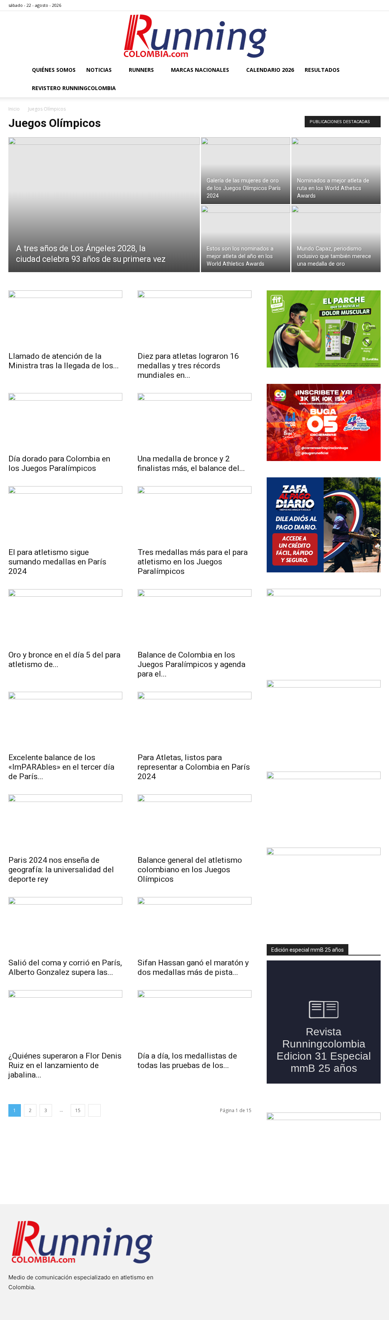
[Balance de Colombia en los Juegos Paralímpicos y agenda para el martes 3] (194, 617)
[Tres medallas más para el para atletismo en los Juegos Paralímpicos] (194, 514)
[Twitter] (362, 5)
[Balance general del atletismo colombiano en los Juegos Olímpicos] (194, 822)
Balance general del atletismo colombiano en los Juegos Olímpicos (190, 870)
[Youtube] (375, 5)
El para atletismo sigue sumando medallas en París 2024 (57, 562)
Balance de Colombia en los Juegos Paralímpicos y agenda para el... (191, 664)
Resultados (322, 69)
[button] (371, 70)
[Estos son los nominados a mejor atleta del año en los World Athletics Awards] (245, 238)
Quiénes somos (54, 69)
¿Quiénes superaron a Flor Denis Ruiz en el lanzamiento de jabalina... (65, 1065)
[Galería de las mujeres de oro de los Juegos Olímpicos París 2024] (245, 170)
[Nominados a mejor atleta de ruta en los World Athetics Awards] (336, 170)
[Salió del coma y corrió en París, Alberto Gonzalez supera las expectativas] (65, 925)
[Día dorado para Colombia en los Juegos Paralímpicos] (65, 421)
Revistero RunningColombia (74, 88)
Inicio (14, 109)
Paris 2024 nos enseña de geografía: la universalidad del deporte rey (61, 870)
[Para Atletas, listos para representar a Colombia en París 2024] (194, 720)
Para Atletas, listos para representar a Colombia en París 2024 (194, 767)
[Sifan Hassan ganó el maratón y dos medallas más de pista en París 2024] (194, 925)
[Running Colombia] (194, 36)
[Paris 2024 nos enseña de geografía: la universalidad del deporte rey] (65, 822)
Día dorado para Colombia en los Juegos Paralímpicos (59, 463)
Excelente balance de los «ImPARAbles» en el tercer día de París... (61, 767)
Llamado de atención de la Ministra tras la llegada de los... (63, 361)
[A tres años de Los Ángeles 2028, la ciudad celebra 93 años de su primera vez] (104, 220)
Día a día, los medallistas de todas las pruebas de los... (187, 1060)
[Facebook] (337, 5)
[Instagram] (350, 5)
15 (78, 1110)
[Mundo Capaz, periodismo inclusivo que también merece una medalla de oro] (336, 238)
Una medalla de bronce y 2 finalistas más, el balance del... (191, 463)
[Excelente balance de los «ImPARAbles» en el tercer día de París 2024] (65, 720)
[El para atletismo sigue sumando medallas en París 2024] (65, 514)
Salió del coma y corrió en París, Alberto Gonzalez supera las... (65, 967)
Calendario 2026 (270, 69)
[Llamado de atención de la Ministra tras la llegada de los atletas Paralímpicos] (65, 318)
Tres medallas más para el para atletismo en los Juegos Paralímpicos (193, 562)
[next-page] (94, 1110)
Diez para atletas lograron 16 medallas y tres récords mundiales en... (188, 366)
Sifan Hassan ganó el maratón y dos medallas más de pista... (193, 967)
